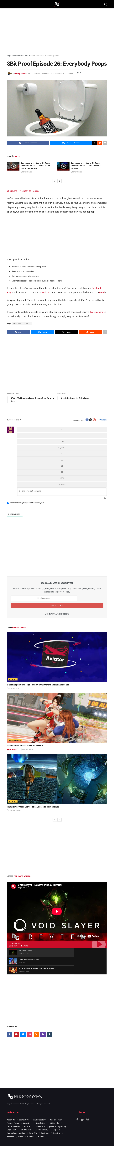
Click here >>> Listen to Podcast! (24, 190)
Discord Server (13, 1126)
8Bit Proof (17, 324)
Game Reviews (15, 740)
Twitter (45, 292)
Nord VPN (33, 1133)
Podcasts (48, 73)
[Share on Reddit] (99, 143)
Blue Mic (56, 1133)
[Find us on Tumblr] (49, 1034)
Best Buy (45, 1133)
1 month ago (28, 749)
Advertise (27, 1123)
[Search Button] (105, 4)
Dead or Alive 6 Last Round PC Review (25, 745)
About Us (11, 1120)
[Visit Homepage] (57, 4)
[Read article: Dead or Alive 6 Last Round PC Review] (57, 718)
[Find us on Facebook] (9, 1034)
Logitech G (11, 1130)
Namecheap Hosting (16, 1133)
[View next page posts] (59, 181)
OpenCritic (40, 1126)
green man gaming (57, 1126)
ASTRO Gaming (42, 1130)
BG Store (28, 1126)
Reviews (10, 1136)
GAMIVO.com (26, 1130)
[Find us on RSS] (36, 1034)
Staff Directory (39, 1120)
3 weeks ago (14, 688)
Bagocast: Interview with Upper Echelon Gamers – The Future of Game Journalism (35, 166)
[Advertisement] (57, 31)
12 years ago (36, 73)
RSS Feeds (54, 1123)
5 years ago (27, 172)
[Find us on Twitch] (43, 1034)
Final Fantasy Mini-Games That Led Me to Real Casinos (33, 806)
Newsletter (40, 1123)
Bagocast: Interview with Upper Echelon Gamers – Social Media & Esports (86, 166)
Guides (41, 1136)
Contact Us (24, 1120)
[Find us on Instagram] (29, 1034)
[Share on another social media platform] (105, 143)
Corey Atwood (21, 73)
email (102, 292)
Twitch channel (97, 312)
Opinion (13, 679)
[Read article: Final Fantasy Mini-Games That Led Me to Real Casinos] (57, 779)
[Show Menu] (8, 4)
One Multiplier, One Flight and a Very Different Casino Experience (38, 684)
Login (104, 420)
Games (27, 324)
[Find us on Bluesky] (23, 1034)
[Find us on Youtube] (16, 1034)
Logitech (56, 1130)
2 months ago (15, 810)
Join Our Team (56, 1120)
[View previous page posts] (55, 181)
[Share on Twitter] (94, 143)
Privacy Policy (13, 1123)
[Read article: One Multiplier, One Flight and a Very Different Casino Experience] (57, 657)
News (20, 1136)
